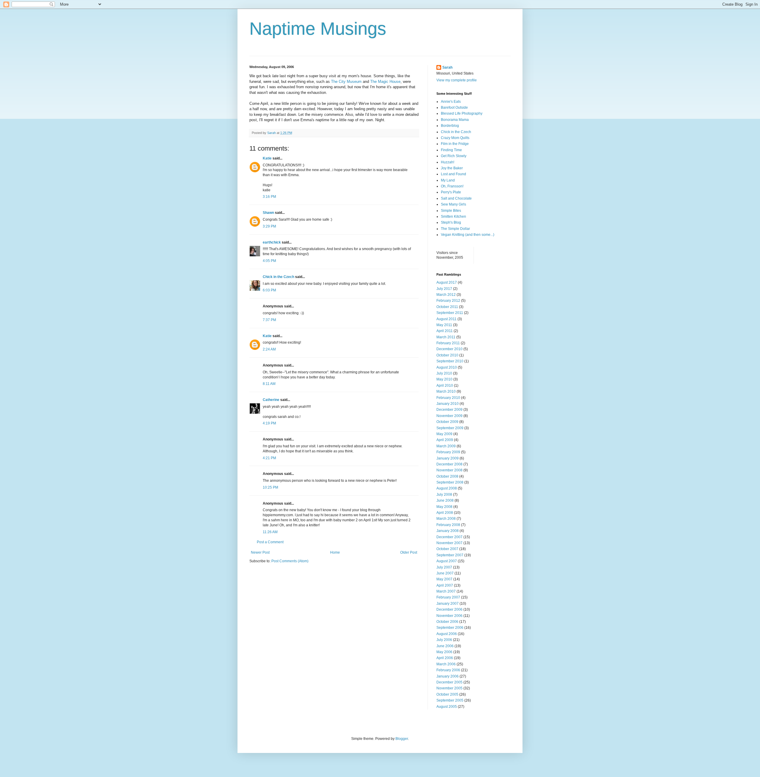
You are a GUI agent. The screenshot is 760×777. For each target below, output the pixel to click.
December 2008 (449, 464)
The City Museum (346, 81)
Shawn (268, 213)
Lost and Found (453, 174)
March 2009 (446, 446)
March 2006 (446, 664)
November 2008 (449, 470)
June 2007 (445, 573)
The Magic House (385, 81)
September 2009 (449, 428)
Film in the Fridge (455, 144)
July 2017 (444, 289)
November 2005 (449, 688)
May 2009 (444, 434)
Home (335, 552)
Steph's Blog (451, 222)
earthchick (272, 242)
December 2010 (449, 349)
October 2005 (447, 694)
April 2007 (444, 585)
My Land (448, 180)
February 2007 (448, 597)
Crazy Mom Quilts (455, 138)
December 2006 (449, 609)
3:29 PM (269, 226)
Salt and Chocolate (456, 198)
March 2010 (446, 391)
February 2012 (448, 301)
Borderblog (450, 126)
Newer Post (260, 552)
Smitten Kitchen (453, 216)
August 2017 (446, 282)
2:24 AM (269, 349)
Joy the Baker (452, 168)
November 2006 (449, 616)
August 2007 (446, 561)
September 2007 (449, 555)
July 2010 (444, 373)
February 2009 (448, 452)
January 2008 (447, 531)
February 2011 (448, 343)
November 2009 (449, 416)
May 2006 (444, 652)
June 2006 (445, 646)
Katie (267, 158)
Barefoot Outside (454, 107)
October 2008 (447, 476)
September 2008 (449, 482)
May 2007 (444, 579)
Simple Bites (451, 211)
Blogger (401, 739)
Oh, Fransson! (452, 186)
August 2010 (446, 367)
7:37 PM (269, 320)
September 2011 (449, 313)
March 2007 (446, 591)
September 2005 (449, 700)
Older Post (408, 552)
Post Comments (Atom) (289, 561)
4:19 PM (269, 423)
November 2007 (449, 543)
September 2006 (449, 628)
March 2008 (446, 519)
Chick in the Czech (278, 277)
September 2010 (449, 361)
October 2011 (447, 307)
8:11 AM (269, 384)
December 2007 (449, 537)
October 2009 (447, 422)
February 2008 (448, 525)
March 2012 (446, 295)
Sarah (447, 67)
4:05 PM (269, 261)
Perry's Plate (451, 192)
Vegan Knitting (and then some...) (467, 235)
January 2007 (447, 603)
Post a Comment (270, 542)
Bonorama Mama (455, 120)
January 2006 (447, 676)
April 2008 (444, 513)
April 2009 (444, 440)
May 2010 (444, 379)
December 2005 (449, 682)
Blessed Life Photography (461, 113)
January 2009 (447, 458)
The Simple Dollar (455, 229)
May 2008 (444, 507)
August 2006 (446, 634)
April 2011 (444, 331)
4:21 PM (269, 458)
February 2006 (448, 670)
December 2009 (449, 410)
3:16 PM (269, 197)
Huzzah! (447, 162)
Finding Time (451, 150)
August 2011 (446, 319)
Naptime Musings (317, 29)
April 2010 (444, 385)
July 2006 (444, 640)
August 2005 (446, 707)
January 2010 (447, 404)
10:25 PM (270, 487)
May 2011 (444, 325)
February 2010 (448, 398)
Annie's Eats (451, 102)
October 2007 (447, 549)
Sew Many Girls (453, 204)
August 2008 (446, 488)
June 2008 (445, 500)
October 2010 (447, 355)
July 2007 (444, 567)
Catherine (271, 400)
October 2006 (447, 622)
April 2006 (444, 658)
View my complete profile (456, 80)
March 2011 (445, 337)
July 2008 (444, 494)
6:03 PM (269, 290)
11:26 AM (270, 532)
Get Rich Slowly (453, 156)
